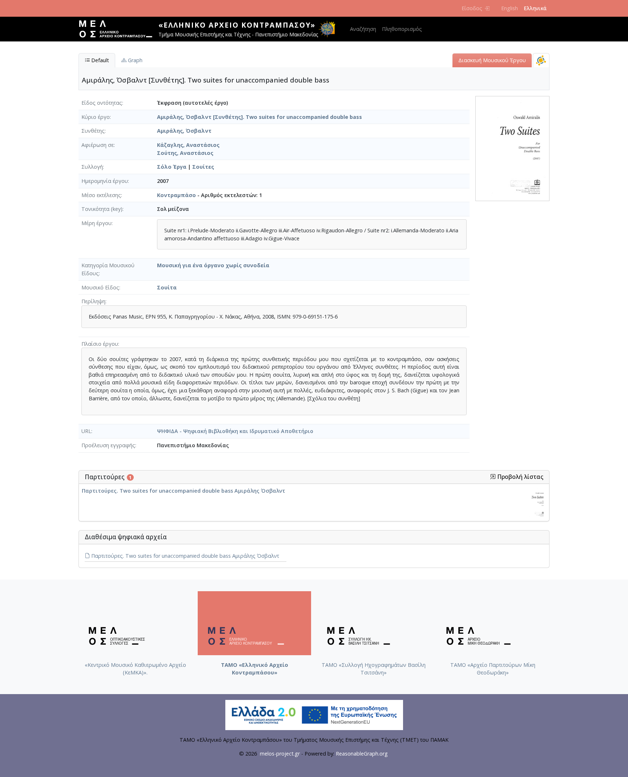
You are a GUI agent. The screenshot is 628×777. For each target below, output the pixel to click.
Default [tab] (99, 60)
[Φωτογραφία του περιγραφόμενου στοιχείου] (512, 148)
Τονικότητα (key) (101, 208)
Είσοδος (472, 8)
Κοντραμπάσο (176, 195)
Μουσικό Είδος (100, 287)
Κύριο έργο (95, 116)
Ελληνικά (535, 8)
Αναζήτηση (363, 28)
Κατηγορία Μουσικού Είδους (107, 269)
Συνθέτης (93, 130)
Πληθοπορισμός (402, 28)
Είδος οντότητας (101, 102)
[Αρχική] (118, 29)
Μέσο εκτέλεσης (101, 195)
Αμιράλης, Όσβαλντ (184, 130)
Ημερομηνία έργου (104, 180)
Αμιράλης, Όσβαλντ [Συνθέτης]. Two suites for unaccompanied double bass (259, 116)
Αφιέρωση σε (97, 144)
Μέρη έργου (96, 223)
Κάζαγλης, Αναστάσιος (188, 144)
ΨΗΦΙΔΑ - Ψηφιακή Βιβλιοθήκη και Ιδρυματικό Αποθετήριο (235, 431)
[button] (493, 477)
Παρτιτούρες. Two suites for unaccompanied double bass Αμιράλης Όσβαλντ (183, 490)
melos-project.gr (280, 753)
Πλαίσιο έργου (99, 343)
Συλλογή (92, 166)
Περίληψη (93, 301)
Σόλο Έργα (171, 166)
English (509, 8)
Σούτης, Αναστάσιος (185, 152)
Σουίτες (203, 166)
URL (86, 431)
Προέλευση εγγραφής (108, 445)
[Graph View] (541, 60)
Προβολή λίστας (519, 476)
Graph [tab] (134, 60)
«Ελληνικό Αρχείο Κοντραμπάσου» (236, 25)
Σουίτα (167, 287)
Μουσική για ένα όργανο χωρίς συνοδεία (213, 265)
